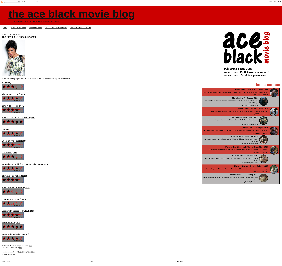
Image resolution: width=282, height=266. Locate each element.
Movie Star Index (35, 28)
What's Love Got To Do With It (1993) (19, 117)
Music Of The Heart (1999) (14, 141)
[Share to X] (30, 252)
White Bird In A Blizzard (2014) (16, 188)
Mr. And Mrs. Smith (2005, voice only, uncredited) (25, 164)
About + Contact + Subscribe (80, 28)
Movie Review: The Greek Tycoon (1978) (253, 109)
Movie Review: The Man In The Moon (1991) (251, 90)
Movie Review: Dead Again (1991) (255, 128)
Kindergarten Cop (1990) (13, 94)
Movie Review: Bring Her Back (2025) (244, 136)
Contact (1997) (8, 129)
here (30, 246)
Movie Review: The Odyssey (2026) (245, 98)
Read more (265, 95)
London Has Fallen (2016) (14, 199)
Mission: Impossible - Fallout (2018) (18, 211)
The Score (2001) (10, 152)
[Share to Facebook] (32, 252)
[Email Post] (23, 252)
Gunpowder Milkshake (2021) (15, 234)
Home (5, 28)
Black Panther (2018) (11, 223)
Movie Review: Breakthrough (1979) (244, 117)
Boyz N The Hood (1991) (13, 106)
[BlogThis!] (28, 252)
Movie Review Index (18, 28)
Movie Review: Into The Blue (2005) (245, 156)
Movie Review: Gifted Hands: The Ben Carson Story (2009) (246, 147)
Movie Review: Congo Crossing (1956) (244, 175)
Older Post (179, 261)
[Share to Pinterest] (34, 252)
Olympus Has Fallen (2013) (14, 176)
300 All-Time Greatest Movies (56, 28)
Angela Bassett (10, 254)
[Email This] (26, 252)
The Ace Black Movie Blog (71, 14)
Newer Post (6, 261)
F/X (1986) (6, 82)
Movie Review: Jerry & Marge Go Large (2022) (251, 166)
